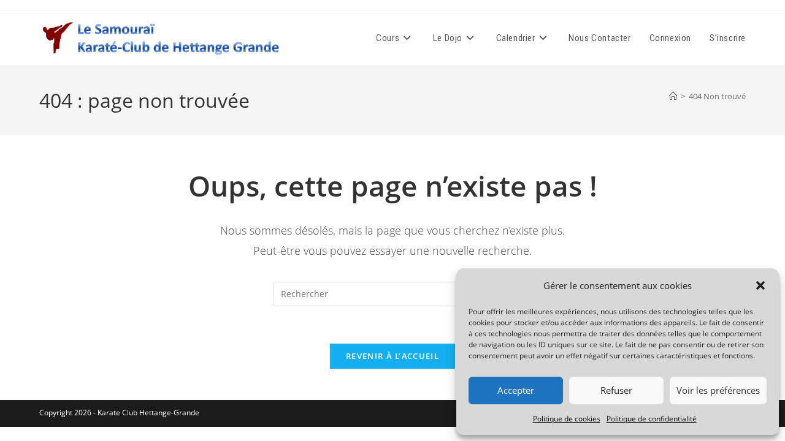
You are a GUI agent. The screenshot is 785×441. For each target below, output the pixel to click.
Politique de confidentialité (652, 418)
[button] (760, 285)
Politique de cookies (566, 418)
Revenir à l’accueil (392, 355)
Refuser (616, 390)
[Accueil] (673, 96)
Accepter (515, 390)
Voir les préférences (718, 390)
